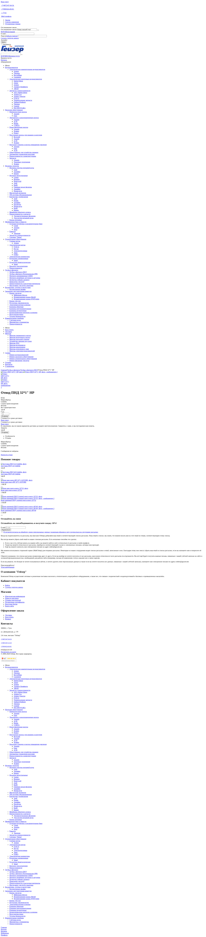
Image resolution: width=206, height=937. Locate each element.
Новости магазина (12, 598)
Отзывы (8, 362)
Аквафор (17, 172)
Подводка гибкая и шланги (19, 280)
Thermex (17, 73)
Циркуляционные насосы (18, 127)
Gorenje (16, 106)
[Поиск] (21, 54)
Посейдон (17, 204)
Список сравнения (12, 22)
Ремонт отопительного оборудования (23, 359)
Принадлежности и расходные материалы (24, 283)
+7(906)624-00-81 (7, 9)
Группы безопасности (17, 316)
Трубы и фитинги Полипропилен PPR (23, 274)
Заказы (7, 20)
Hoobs (16, 123)
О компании (9, 366)
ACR (15, 121)
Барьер (16, 174)
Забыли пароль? (12, 36)
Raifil (15, 185)
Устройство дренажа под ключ (20, 341)
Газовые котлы (14, 241)
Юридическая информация (15, 596)
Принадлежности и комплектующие (22, 156)
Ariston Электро (19, 96)
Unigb (16, 226)
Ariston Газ (18, 94)
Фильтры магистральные (18, 175)
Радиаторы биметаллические (20, 262)
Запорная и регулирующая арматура (18, 291)
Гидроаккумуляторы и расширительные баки (25, 224)
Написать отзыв (7, 455)
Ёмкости (12, 231)
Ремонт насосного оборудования (21, 357)
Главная (4, 370)
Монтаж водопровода (17, 345)
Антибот (4, 40)
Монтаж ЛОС (14, 343)
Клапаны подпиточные (18, 311)
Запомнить (7, 44)
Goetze (16, 177)
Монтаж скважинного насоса (20, 335)
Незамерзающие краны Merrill (25, 297)
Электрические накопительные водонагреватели (27, 69)
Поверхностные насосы (18, 112)
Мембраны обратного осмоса (20, 212)
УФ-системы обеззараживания (20, 195)
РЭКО (16, 255)
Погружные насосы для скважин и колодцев (25, 135)
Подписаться (6, 530)
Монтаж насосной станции (19, 339)
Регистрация (10, 32)
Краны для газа (15, 301)
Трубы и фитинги (11, 270)
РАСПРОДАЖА (20, 108)
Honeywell (17, 181)
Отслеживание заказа (9, 29)
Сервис (8, 353)
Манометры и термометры (19, 322)
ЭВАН (16, 89)
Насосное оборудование (14, 110)
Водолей (17, 137)
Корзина (4, 60)
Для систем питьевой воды (23, 218)
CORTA (17, 125)
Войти (3, 32)
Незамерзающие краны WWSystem (26, 299)
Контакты (8, 364)
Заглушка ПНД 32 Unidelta (10, 466)
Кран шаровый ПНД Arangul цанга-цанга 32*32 (18, 500)
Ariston (16, 71)
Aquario (16, 114)
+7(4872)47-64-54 (7, 5)
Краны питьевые (15, 220)
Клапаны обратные (16, 307)
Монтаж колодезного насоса (19, 337)
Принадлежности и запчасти (19, 214)
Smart (16, 260)
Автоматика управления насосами (22, 154)
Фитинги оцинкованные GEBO (21, 276)
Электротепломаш (20, 251)
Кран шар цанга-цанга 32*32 (11, 490)
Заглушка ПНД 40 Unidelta (10, 474)
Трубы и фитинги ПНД (18, 272)
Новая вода (18, 191)
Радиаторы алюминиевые (18, 258)
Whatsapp (11, 567)
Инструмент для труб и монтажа (21, 285)
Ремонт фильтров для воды (19, 360)
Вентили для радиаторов (18, 266)
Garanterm (17, 77)
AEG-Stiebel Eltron (20, 92)
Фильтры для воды (12, 166)
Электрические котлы (17, 245)
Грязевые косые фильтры (23, 187)
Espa (15, 116)
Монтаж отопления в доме (19, 349)
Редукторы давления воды (19, 303)
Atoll (15, 170)
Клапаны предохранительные (20, 309)
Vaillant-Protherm (20, 102)
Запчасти (12, 158)
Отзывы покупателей (13, 600)
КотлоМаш (18, 75)
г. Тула (3, 13)
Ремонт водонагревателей (18, 355)
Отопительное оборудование (15, 239)
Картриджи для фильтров (18, 197)
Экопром (17, 233)
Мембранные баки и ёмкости (15, 222)
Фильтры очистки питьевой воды (21, 168)
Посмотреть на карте (8, 652)
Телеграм (4, 567)
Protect (16, 133)
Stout (15, 229)
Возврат (8, 619)
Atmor (16, 83)
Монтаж (8, 333)
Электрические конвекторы (19, 256)
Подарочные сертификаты (14, 602)
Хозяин (16, 131)
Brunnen (17, 179)
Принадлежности (15, 268)
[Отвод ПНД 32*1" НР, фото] (12, 372)
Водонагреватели (11, 67)
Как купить (9, 330)
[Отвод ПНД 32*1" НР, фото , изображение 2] (40, 372)
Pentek (16, 201)
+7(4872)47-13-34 (6, 643)
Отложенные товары (12, 24)
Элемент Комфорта (21, 87)
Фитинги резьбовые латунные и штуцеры (24, 278)
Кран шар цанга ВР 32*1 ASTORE (13, 482)
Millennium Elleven (20, 295)
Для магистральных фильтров (25, 216)
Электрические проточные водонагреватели (25, 79)
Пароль (3, 36)
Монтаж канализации (17, 347)
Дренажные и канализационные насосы (24, 118)
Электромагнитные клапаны (19, 305)
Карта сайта (9, 606)
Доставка (8, 332)
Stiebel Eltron (18, 81)
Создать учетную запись (10, 38)
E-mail (3, 34)
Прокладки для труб (16, 282)
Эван (15, 253)
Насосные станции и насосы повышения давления (28, 145)
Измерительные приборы (14, 318)
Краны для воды (15, 293)
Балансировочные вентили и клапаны (23, 312)
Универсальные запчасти (23, 100)
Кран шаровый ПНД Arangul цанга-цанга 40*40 (18, 510)
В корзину (5, 416)
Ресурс (16, 249)
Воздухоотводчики (16, 314)
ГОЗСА (16, 98)
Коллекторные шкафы (17, 289)
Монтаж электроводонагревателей (22, 351)
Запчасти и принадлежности (19, 91)
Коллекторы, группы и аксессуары (18, 287)
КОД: (3, 398)
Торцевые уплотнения (22, 162)
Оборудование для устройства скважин (23, 152)
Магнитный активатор (17, 193)
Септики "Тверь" (15, 237)
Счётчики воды (15, 320)
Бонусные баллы (11, 604)
